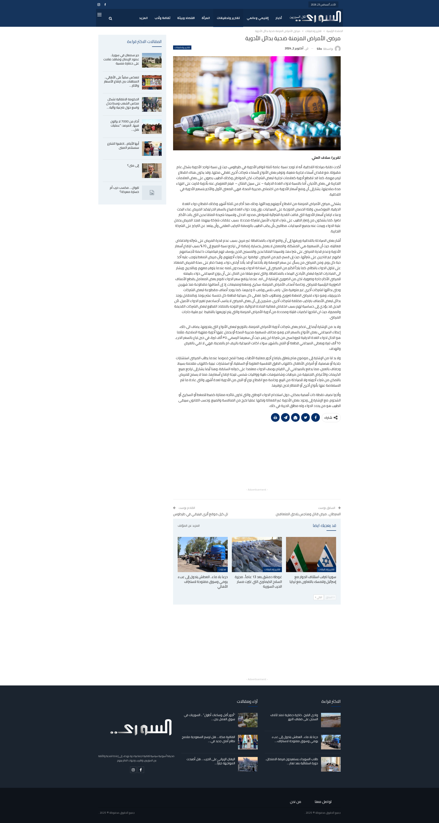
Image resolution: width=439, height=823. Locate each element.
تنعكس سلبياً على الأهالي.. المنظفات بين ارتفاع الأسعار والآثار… (121, 81)
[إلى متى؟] (152, 170)
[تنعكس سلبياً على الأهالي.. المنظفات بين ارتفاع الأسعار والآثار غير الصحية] (152, 82)
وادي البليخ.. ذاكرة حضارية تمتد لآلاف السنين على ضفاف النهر (294, 717)
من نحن (295, 801)
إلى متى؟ (133, 165)
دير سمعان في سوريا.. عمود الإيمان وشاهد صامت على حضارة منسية (121, 59)
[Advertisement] (257, 455)
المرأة (206, 18)
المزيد (143, 18)
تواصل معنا (323, 801)
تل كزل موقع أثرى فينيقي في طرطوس (200, 514)
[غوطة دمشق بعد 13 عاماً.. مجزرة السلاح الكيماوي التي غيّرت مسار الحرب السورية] (257, 554)
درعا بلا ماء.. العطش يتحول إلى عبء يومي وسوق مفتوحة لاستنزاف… (295, 739)
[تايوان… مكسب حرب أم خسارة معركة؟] (152, 193)
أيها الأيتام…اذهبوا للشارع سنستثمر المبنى (123, 146)
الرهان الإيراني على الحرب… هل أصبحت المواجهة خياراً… (211, 761)
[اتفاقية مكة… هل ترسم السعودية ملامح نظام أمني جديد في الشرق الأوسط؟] (248, 742)
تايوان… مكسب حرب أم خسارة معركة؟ (124, 190)
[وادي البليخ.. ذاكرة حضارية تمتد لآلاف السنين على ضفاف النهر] (331, 720)
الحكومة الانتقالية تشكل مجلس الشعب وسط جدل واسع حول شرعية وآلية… (122, 103)
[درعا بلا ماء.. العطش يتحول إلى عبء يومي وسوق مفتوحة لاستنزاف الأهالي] (203, 554)
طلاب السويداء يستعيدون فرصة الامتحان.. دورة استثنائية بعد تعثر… (291, 761)
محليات (222, 569)
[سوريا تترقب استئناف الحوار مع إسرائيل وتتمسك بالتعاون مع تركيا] (311, 554)
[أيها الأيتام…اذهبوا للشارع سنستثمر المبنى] (152, 148)
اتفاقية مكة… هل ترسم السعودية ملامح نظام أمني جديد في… (208, 739)
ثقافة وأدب (162, 18)
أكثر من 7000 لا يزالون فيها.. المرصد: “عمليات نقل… (124, 125)
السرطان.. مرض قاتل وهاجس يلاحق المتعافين (308, 514)
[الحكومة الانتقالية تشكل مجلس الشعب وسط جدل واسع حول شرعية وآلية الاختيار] (152, 104)
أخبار (279, 18)
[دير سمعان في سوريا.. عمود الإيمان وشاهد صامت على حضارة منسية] (152, 60)
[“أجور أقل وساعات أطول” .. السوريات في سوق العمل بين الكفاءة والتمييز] (248, 720)
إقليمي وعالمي (258, 18)
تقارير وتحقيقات (228, 18)
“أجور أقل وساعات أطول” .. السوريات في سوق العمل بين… (209, 717)
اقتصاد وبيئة (186, 18)
